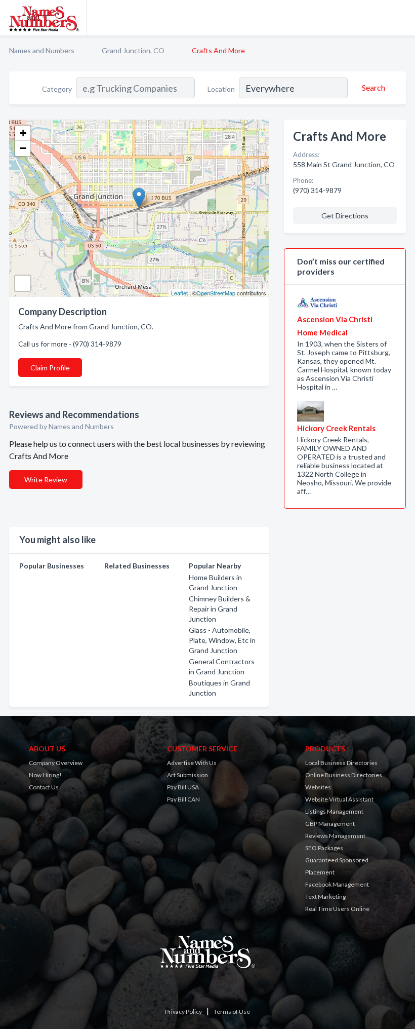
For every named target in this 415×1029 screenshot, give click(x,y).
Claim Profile (50, 367)
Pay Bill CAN (183, 799)
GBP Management (330, 823)
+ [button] (23, 133)
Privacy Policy (183, 1011)
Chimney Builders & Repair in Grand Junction (220, 608)
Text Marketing (325, 896)
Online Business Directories (343, 775)
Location (221, 89)
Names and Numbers (41, 50)
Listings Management (334, 811)
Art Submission (187, 775)
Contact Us (44, 787)
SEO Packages (324, 848)
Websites (318, 787)
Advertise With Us (192, 763)
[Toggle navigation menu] (401, 18)
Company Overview (55, 763)
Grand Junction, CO (133, 50)
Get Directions (344, 215)
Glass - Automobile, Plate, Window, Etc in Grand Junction (222, 640)
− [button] (23, 148)
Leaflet (179, 293)
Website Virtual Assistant (339, 799)
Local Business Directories (341, 763)
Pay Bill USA (183, 787)
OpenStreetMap (215, 293)
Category (57, 89)
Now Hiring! (45, 775)
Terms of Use (232, 1011)
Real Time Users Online (337, 908)
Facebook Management (337, 884)
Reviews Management (335, 836)
